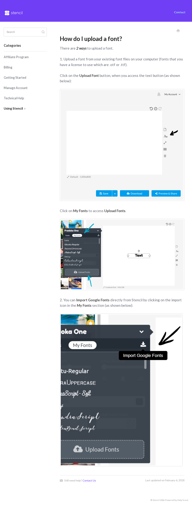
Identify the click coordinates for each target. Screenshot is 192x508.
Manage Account (16, 88)
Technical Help (14, 98)
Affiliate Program (16, 57)
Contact (179, 12)
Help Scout (182, 500)
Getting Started (15, 77)
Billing (8, 67)
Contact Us (89, 480)
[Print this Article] (178, 31)
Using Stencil (13, 108)
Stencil (156, 500)
